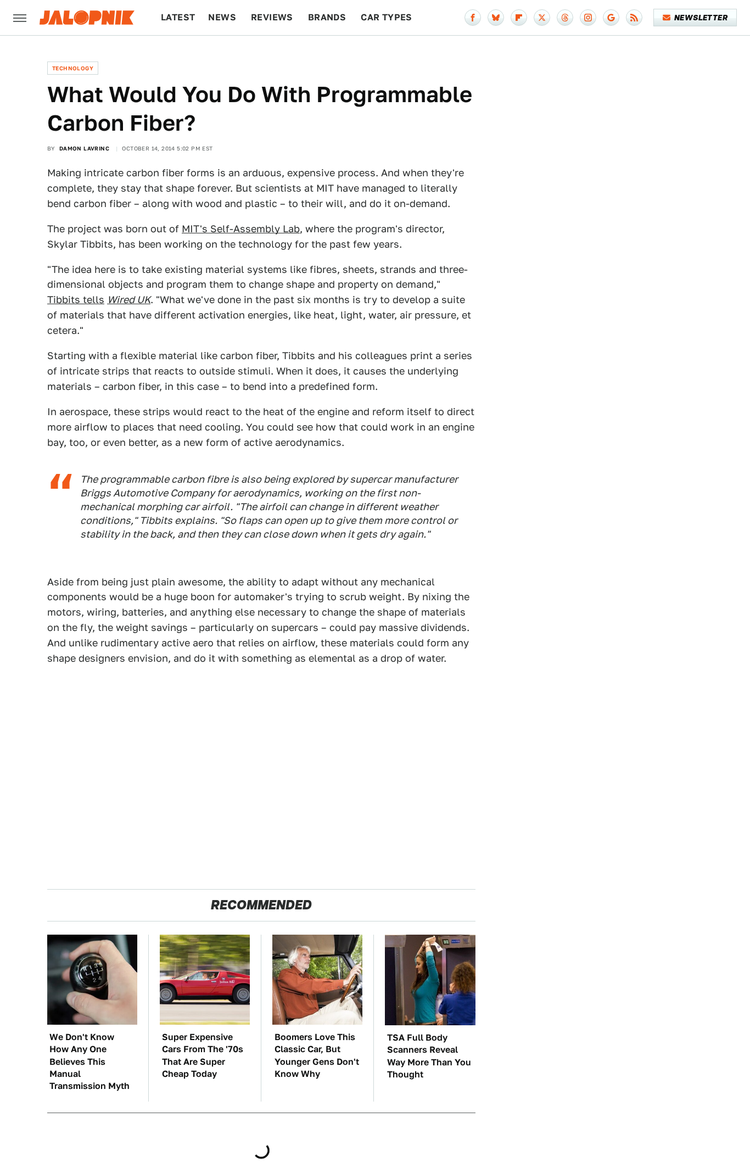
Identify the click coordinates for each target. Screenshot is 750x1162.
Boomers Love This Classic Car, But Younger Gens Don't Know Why (317, 1055)
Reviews (272, 17)
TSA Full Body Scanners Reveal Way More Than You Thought (429, 1056)
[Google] (611, 17)
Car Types (386, 17)
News (222, 17)
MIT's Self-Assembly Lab (241, 228)
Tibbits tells (75, 299)
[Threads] (565, 17)
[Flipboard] (519, 17)
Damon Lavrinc (84, 148)
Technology (72, 68)
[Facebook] (472, 17)
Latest (178, 17)
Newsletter (700, 17)
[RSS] (634, 17)
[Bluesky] (496, 17)
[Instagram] (588, 17)
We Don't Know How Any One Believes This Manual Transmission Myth (89, 1062)
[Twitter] (542, 17)
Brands (327, 17)
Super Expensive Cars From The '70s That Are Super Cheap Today (202, 1055)
